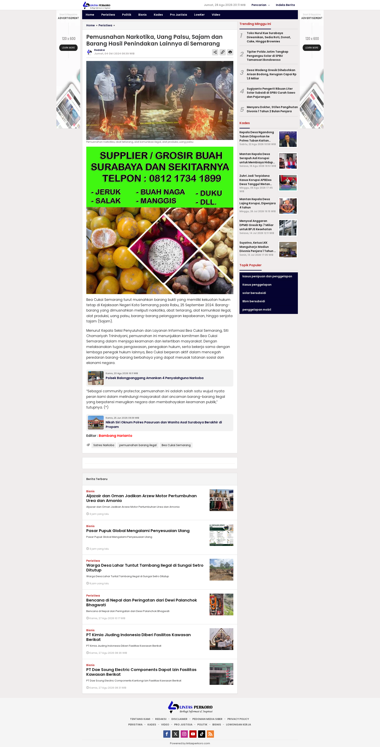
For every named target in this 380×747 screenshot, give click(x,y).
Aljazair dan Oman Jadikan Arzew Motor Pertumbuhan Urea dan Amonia (141, 498)
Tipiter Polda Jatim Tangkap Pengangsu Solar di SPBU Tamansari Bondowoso (267, 55)
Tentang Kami (140, 719)
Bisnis (90, 491)
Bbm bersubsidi (253, 301)
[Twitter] (175, 734)
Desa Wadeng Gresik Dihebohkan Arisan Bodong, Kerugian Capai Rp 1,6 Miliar (271, 74)
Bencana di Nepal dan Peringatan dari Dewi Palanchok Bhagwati (141, 602)
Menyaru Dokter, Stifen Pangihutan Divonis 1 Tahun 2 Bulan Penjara (272, 109)
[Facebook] (166, 734)
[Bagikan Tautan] (215, 52)
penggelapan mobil (256, 310)
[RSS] (210, 734)
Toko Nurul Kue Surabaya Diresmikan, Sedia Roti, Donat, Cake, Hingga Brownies (269, 37)
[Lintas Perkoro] (96, 5)
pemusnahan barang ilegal (138, 445)
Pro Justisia (183, 724)
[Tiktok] (201, 734)
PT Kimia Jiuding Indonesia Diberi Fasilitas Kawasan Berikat (138, 637)
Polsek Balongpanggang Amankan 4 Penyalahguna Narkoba (154, 378)
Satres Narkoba (103, 445)
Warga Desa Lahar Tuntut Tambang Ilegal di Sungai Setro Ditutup (144, 568)
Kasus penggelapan (257, 285)
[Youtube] (193, 734)
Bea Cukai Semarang (176, 445)
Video (165, 724)
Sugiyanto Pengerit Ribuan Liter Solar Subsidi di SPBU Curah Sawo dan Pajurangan (271, 92)
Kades (151, 724)
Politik (202, 724)
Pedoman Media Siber (207, 719)
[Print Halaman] (230, 52)
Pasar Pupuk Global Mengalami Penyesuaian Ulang (138, 530)
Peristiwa (93, 561)
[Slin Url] (222, 52)
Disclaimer (179, 719)
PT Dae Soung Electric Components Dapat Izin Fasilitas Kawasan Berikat (141, 672)
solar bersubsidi (254, 293)
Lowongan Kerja (238, 724)
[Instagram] (184, 734)
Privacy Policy (238, 719)
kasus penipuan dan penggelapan (267, 276)
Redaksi (160, 719)
